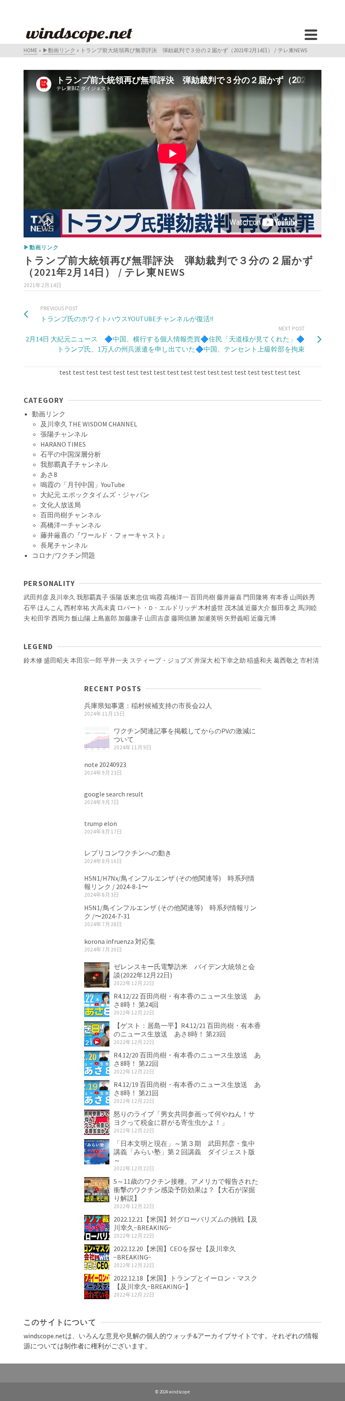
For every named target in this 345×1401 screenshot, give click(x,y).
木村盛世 (210, 608)
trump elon (100, 823)
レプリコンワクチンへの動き (128, 853)
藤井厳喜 (229, 597)
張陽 (115, 597)
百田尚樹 (202, 597)
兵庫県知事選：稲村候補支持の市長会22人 (148, 705)
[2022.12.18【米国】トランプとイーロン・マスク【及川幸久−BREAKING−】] (96, 1286)
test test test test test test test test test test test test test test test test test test (154, 372)
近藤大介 (257, 608)
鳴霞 (156, 597)
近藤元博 (263, 618)
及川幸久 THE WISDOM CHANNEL (88, 424)
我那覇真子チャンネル (74, 464)
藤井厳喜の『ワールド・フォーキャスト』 (104, 535)
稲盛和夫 (259, 660)
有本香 (279, 597)
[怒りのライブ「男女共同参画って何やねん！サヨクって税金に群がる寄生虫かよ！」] (96, 1122)
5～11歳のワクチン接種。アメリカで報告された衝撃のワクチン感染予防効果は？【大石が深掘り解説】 (186, 1189)
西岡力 (60, 618)
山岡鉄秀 (302, 597)
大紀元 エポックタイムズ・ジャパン (94, 494)
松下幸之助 (230, 660)
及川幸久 (62, 597)
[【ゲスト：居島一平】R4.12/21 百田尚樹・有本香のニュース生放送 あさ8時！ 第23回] (96, 1034)
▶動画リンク (41, 247)
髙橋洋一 (176, 597)
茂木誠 (234, 608)
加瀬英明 (210, 618)
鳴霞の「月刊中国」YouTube (82, 484)
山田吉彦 (157, 618)
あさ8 (48, 474)
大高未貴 (103, 608)
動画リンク (49, 414)
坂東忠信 (136, 597)
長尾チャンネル (64, 545)
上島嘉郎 (104, 618)
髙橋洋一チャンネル (70, 525)
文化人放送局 (60, 505)
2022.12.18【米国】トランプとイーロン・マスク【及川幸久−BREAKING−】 (185, 1282)
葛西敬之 (286, 660)
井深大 (203, 660)
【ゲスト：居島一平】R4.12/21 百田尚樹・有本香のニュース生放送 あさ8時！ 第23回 (187, 1029)
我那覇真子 (92, 597)
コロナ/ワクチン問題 (63, 555)
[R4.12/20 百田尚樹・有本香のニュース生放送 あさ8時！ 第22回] (96, 1063)
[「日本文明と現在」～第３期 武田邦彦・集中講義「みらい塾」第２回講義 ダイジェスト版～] (96, 1151)
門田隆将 (255, 597)
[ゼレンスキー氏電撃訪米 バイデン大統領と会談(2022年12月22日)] (96, 975)
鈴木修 (33, 660)
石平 (30, 608)
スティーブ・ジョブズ (161, 660)
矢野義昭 (236, 618)
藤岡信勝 (183, 618)
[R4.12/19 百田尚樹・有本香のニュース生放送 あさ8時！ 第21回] (96, 1092)
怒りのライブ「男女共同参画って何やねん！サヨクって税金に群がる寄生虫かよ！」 (184, 1118)
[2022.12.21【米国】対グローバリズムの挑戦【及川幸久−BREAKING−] (96, 1227)
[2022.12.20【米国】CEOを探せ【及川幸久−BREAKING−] (96, 1257)
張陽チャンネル (64, 434)
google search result (113, 794)
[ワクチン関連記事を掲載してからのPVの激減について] (96, 739)
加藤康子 (130, 618)
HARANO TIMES (63, 444)
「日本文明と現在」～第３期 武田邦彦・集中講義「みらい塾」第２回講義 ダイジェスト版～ (184, 1151)
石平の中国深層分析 (70, 454)
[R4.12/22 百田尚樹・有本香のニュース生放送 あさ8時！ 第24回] (96, 1004)
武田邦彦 (36, 597)
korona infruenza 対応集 (119, 941)
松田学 (40, 618)
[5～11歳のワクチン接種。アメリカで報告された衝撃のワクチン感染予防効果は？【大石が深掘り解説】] (96, 1189)
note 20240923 (105, 764)
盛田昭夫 (56, 660)
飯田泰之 (284, 608)
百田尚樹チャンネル (70, 515)
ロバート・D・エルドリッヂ (157, 608)
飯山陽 (81, 618)
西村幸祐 (76, 608)
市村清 (309, 660)
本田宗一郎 (86, 660)
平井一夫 (115, 660)
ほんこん (50, 608)
